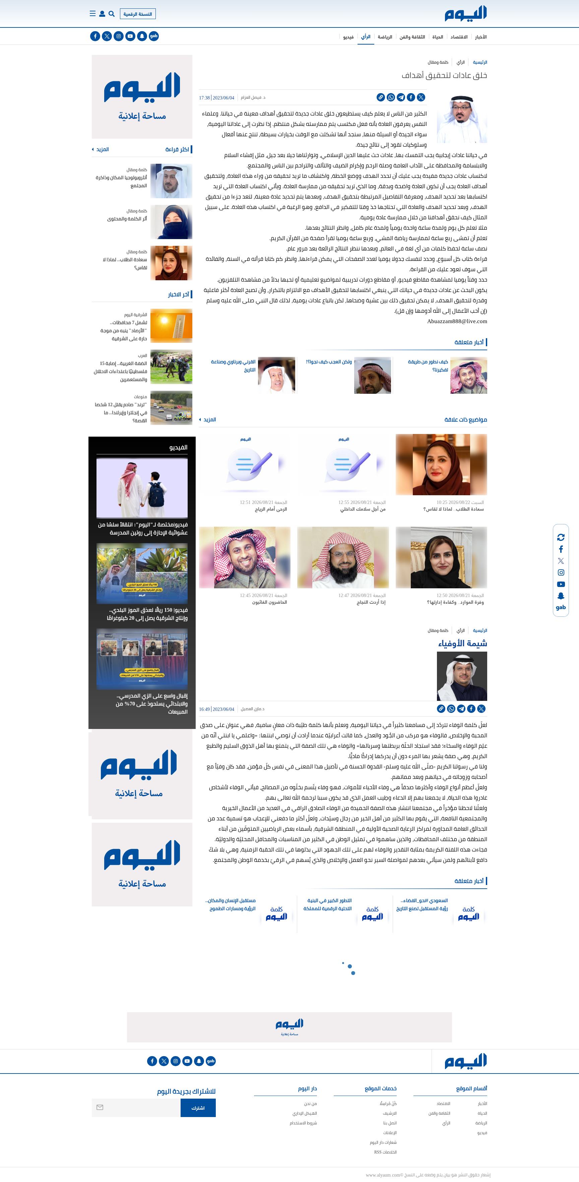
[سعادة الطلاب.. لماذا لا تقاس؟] (441, 464)
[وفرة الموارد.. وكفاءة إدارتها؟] (441, 557)
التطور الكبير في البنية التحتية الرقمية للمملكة (328, 904)
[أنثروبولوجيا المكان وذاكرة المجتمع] (171, 181)
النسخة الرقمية (138, 13)
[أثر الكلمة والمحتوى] (171, 222)
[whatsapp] (391, 97)
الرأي (366, 36)
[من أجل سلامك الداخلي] (343, 464)
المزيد (209, 420)
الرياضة (385, 36)
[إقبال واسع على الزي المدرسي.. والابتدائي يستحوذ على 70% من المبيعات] (142, 659)
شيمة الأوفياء (462, 642)
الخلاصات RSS (385, 1152)
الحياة (438, 36)
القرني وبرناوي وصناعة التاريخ (233, 366)
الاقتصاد (459, 36)
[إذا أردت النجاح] (343, 557)
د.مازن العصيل (252, 709)
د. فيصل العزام (253, 97)
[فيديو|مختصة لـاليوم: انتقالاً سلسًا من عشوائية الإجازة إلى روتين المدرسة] (142, 488)
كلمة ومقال (438, 62)
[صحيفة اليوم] (460, 13)
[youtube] (130, 36)
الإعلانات (390, 1132)
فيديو (348, 36)
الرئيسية (480, 62)
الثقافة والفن (412, 36)
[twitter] (107, 36)
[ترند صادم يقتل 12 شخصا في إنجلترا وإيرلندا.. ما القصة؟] (171, 408)
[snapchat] (142, 36)
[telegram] (401, 97)
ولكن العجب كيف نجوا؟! (329, 362)
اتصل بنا (390, 1123)
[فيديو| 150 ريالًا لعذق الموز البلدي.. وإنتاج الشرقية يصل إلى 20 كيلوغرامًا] (142, 573)
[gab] (154, 36)
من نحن (310, 1103)
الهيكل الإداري (305, 1113)
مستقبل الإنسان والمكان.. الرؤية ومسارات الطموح (230, 904)
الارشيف (390, 1113)
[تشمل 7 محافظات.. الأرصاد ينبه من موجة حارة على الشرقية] (171, 326)
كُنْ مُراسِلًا (388, 1103)
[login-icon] (102, 14)
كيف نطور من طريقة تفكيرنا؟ (428, 366)
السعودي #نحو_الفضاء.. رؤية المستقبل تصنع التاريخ (422, 904)
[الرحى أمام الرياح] (245, 464)
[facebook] (95, 36)
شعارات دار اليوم (383, 1142)
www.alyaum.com (383, 1175)
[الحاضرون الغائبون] (245, 557)
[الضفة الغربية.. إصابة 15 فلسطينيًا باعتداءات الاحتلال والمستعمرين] (171, 367)
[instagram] (119, 36)
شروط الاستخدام (303, 1123)
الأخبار (481, 36)
